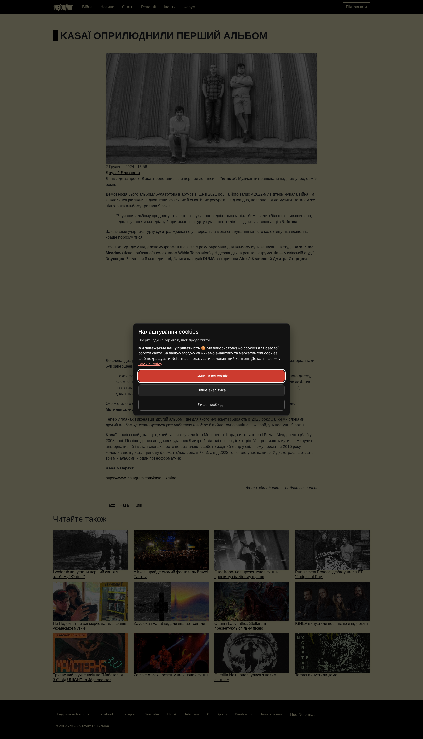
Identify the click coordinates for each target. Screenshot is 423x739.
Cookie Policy (150, 364)
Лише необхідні (212, 404)
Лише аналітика (211, 390)
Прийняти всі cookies (211, 376)
